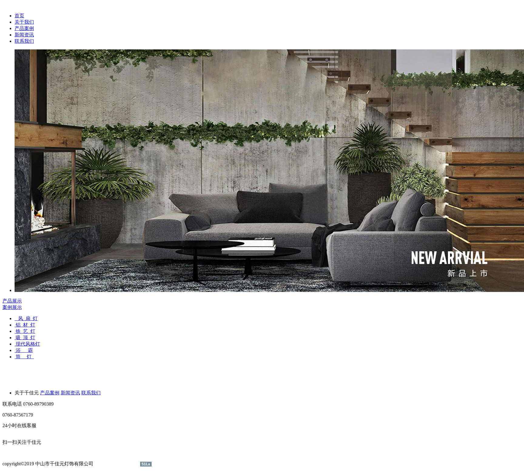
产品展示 (12, 300)
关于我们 (24, 22)
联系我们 (24, 41)
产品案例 (24, 28)
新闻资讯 (24, 34)
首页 (19, 15)
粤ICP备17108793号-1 (117, 463)
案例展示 (12, 307)
